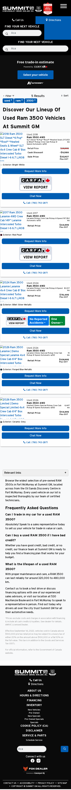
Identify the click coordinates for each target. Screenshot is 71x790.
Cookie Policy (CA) (34, 726)
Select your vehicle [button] (35, 75)
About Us (34, 690)
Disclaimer (34, 730)
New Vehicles (34, 710)
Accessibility (27, 783)
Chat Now (35, 196)
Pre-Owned (34, 713)
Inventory (34, 705)
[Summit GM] (22, 9)
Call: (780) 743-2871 (37, 203)
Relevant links (12, 473)
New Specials (34, 716)
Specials (34, 722)
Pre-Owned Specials (34, 719)
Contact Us (10, 783)
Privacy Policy (46, 783)
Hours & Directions (34, 695)
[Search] (64, 749)
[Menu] (63, 7)
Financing (34, 700)
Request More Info (35, 171)
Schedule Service (34, 740)
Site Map (62, 783)
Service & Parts (34, 735)
